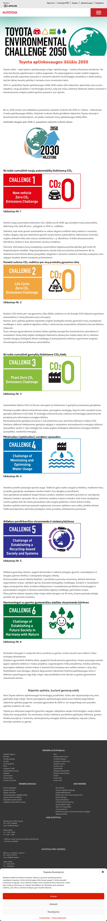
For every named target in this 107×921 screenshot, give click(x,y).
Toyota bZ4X (58, 768)
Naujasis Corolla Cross (62, 761)
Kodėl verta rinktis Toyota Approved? (69, 795)
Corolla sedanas (9, 759)
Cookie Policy (44, 917)
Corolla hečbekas (60, 759)
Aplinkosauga (86, 3)
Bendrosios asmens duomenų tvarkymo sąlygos (73, 811)
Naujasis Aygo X (9, 754)
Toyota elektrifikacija (63, 792)
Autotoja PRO (63, 3)
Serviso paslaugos (9, 788)
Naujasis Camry (59, 763)
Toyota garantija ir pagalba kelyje (15, 795)
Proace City (58, 778)
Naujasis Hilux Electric (62, 773)
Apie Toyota (60, 788)
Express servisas (9, 790)
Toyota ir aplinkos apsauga (65, 790)
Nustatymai (53, 911)
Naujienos (99, 3)
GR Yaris (6, 756)
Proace (56, 775)
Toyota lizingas (61, 797)
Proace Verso (8, 778)
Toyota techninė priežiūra (12, 797)
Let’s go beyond (61, 809)
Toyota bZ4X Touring (10, 771)
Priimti (53, 896)
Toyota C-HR (58, 766)
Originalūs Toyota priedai (12, 799)
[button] (102, 871)
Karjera (75, 3)
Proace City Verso (9, 780)
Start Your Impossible (63, 807)
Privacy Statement (59, 917)
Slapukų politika (61, 814)
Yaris (55, 754)
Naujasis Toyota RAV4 (61, 771)
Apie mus (51, 3)
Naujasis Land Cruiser (8, 774)
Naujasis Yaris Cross (61, 756)
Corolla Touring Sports (8, 762)
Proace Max (58, 780)
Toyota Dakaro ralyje (63, 804)
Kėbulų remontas (9, 792)
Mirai (5, 766)
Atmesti (53, 903)
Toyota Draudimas (62, 799)
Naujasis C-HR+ (9, 768)
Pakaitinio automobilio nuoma (14, 802)
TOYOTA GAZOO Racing (64, 802)
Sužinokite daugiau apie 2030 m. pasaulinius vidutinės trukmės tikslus (37, 121)
